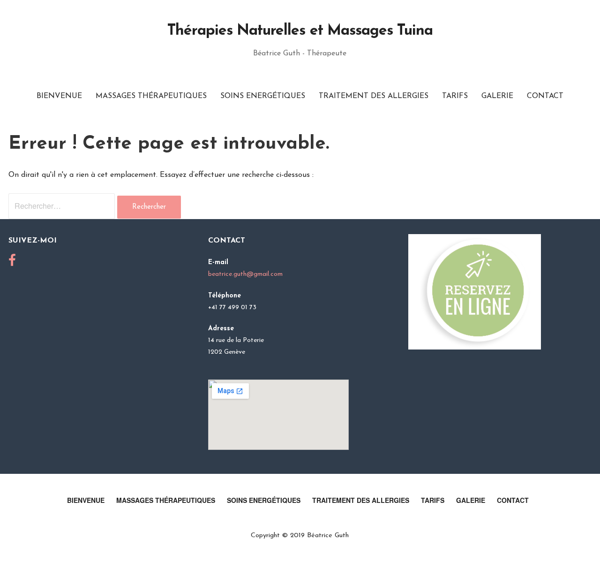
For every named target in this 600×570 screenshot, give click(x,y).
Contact (545, 96)
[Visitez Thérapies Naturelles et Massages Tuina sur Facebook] (12, 263)
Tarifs (455, 96)
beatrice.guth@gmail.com (245, 274)
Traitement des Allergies (373, 96)
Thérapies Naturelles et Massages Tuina (300, 30)
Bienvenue (59, 96)
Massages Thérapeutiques (151, 96)
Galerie (497, 96)
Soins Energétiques (262, 96)
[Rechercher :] (62, 207)
